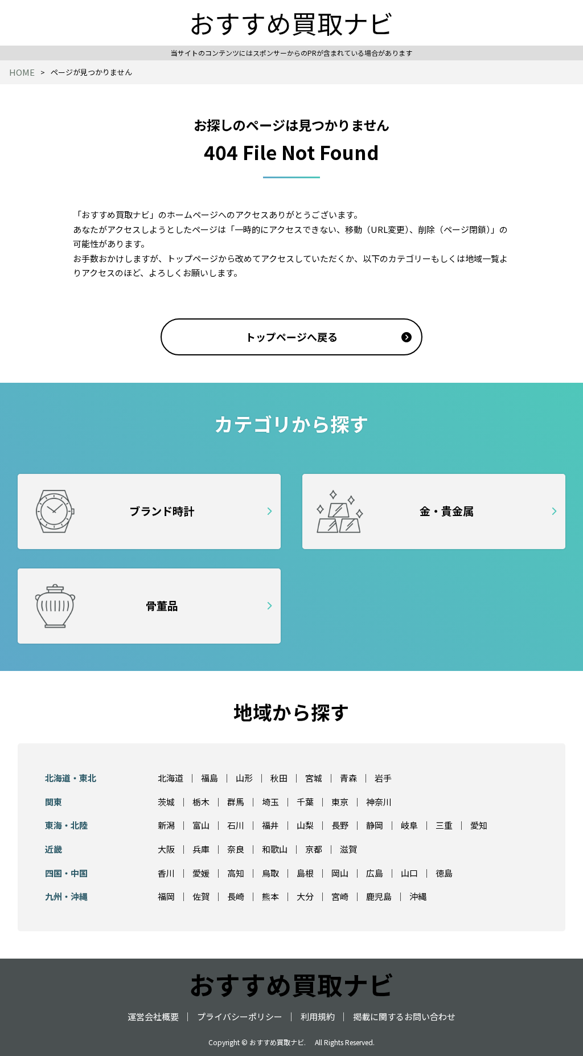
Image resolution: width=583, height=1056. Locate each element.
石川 (235, 825)
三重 (444, 825)
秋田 (279, 778)
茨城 (166, 802)
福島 (209, 778)
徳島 (444, 873)
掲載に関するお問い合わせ (404, 1016)
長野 (339, 825)
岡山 (339, 873)
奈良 (235, 849)
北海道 (170, 778)
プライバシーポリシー (239, 1016)
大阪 (166, 849)
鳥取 (270, 873)
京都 (313, 849)
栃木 (201, 802)
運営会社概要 (153, 1016)
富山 (201, 825)
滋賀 (348, 849)
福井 (270, 825)
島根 (305, 873)
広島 (374, 873)
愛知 (478, 825)
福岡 (166, 896)
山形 (244, 778)
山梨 (305, 825)
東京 (339, 802)
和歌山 (275, 849)
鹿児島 (379, 896)
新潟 (166, 825)
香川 (166, 873)
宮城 (313, 778)
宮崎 (339, 896)
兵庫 (201, 849)
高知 (235, 873)
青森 (348, 778)
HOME (22, 72)
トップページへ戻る (291, 336)
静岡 (374, 825)
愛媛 (201, 873)
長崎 (235, 896)
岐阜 (409, 825)
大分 (305, 896)
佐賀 (201, 896)
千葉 (305, 802)
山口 (409, 873)
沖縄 (417, 896)
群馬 (235, 802)
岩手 (383, 778)
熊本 (270, 896)
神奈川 (379, 802)
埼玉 (270, 802)
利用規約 (318, 1016)
